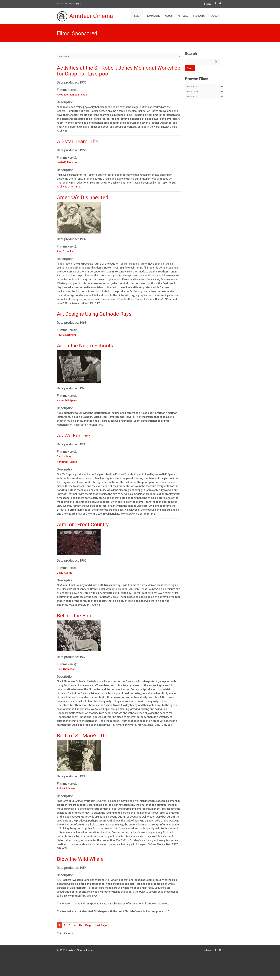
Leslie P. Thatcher (67, 162)
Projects (199, 15)
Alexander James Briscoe (72, 94)
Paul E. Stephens (66, 334)
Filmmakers (153, 15)
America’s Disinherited (82, 197)
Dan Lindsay (64, 456)
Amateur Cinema (91, 16)
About (215, 15)
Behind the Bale (74, 616)
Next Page (85, 925)
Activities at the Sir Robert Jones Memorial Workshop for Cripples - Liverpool (118, 71)
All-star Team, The (77, 142)
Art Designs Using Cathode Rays (94, 314)
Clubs (169, 15)
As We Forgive (73, 436)
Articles (183, 15)
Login (207, 4)
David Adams (64, 572)
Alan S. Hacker (65, 251)
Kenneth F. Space (67, 400)
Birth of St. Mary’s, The (82, 736)
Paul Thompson (66, 669)
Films (136, 15)
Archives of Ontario (68, 186)
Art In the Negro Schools (85, 346)
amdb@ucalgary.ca (73, 3)
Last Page (101, 925)
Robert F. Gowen (66, 788)
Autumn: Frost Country (83, 525)
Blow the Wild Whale (80, 859)
